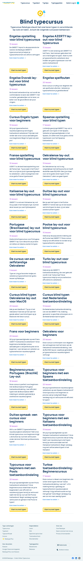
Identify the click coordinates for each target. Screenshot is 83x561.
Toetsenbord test (34, 536)
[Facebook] (73, 558)
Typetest (36, 3)
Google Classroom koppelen (11, 549)
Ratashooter (33, 547)
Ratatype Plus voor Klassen (10, 552)
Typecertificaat (7, 534)
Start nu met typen (18, 70)
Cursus (4, 536)
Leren (31, 528)
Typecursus (25, 3)
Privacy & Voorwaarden (63, 534)
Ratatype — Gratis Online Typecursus (18, 558)
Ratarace (32, 549)
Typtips (45, 3)
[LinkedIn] (76, 558)
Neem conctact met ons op (64, 531)
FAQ (30, 531)
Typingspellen (56, 3)
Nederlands (63, 545)
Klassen (4, 547)
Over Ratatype (60, 528)
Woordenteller (33, 539)
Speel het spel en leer (35, 534)
